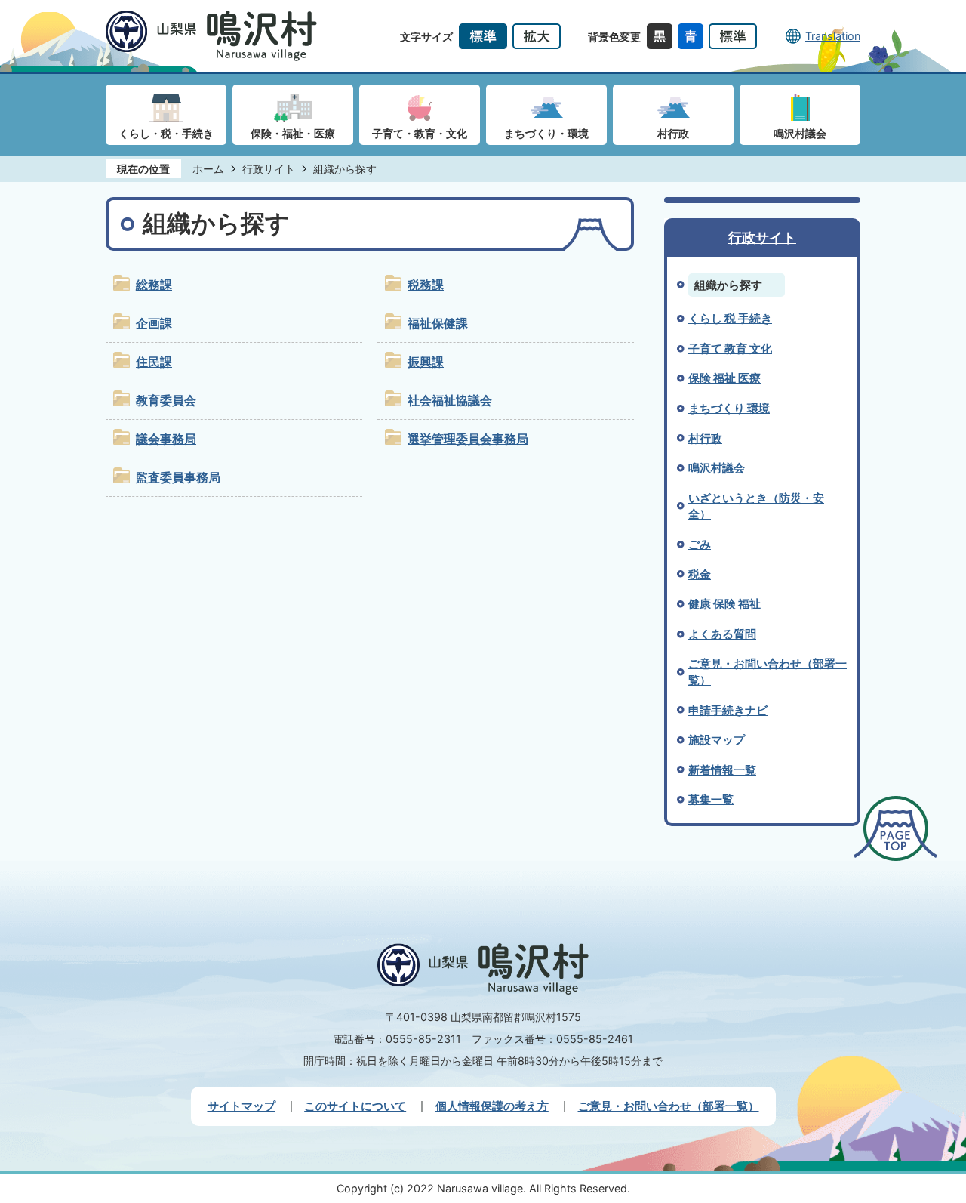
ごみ (699, 544)
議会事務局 (166, 439)
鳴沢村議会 (716, 468)
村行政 (705, 438)
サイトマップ (241, 1106)
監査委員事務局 (178, 477)
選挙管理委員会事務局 (468, 439)
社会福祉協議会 (450, 400)
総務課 (154, 285)
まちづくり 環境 (729, 408)
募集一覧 (711, 799)
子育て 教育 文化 (730, 348)
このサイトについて (355, 1106)
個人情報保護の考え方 (492, 1106)
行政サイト (268, 168)
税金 (699, 574)
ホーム (208, 168)
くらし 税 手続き (730, 318)
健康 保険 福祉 (724, 604)
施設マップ (716, 740)
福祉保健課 (438, 323)
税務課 (426, 285)
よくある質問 (722, 634)
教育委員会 (166, 400)
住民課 (154, 362)
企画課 (154, 323)
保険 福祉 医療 (724, 378)
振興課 (426, 362)
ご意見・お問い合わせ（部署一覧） (668, 1106)
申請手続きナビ (728, 710)
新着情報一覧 (722, 770)
